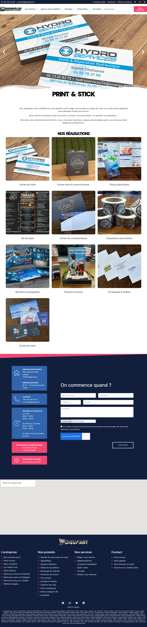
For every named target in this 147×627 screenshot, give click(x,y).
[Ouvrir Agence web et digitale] (61, 9)
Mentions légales (73, 607)
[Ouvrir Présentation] (89, 9)
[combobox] (117, 9)
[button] (4, 52)
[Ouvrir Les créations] (37, 9)
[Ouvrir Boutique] (74, 9)
